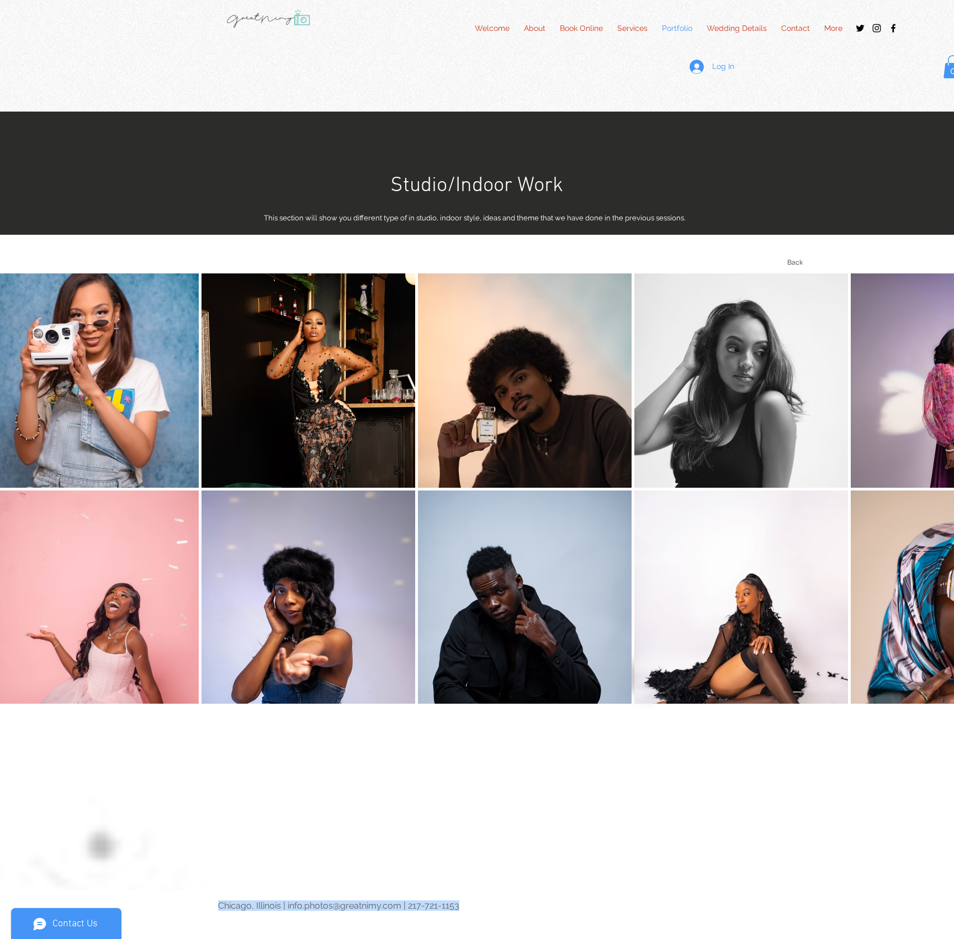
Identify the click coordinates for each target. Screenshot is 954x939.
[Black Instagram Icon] (876, 28)
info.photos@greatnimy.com (344, 905)
